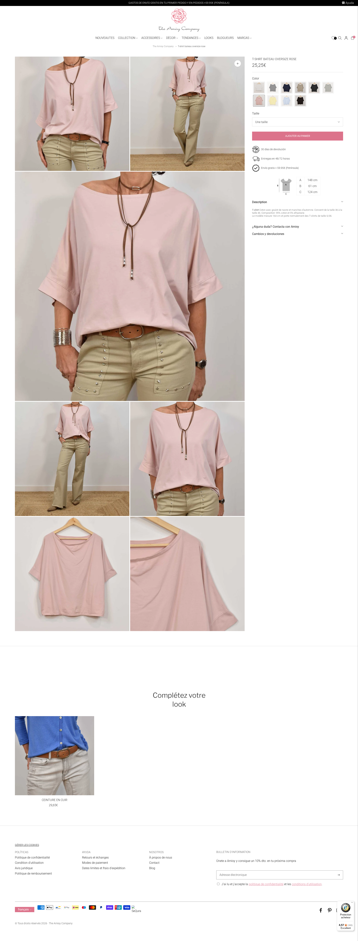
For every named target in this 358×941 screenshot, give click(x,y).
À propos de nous (160, 857)
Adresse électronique (232, 870)
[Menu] (352, 903)
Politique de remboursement (33, 873)
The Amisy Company (163, 46)
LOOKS (208, 38)
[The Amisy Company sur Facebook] (320, 911)
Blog (152, 868)
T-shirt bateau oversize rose (191, 46)
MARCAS (243, 38)
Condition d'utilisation (29, 862)
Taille (255, 113)
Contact (154, 862)
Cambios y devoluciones (268, 234)
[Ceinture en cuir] (54, 755)
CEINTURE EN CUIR (54, 800)
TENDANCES (190, 38)
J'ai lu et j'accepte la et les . (272, 884)
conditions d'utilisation (307, 884)
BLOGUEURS (225, 38)
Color (255, 78)
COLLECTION (126, 38)
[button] (259, 88)
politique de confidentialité (266, 884)
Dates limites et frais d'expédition (103, 868)
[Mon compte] (346, 38)
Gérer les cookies (27, 844)
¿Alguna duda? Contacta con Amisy (275, 226)
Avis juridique (24, 868)
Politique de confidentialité (32, 857)
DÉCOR (170, 38)
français (23, 909)
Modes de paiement (95, 862)
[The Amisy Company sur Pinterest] (329, 911)
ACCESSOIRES (150, 38)
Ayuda (349, 3)
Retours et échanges (95, 857)
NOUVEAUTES (104, 38)
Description (259, 202)
